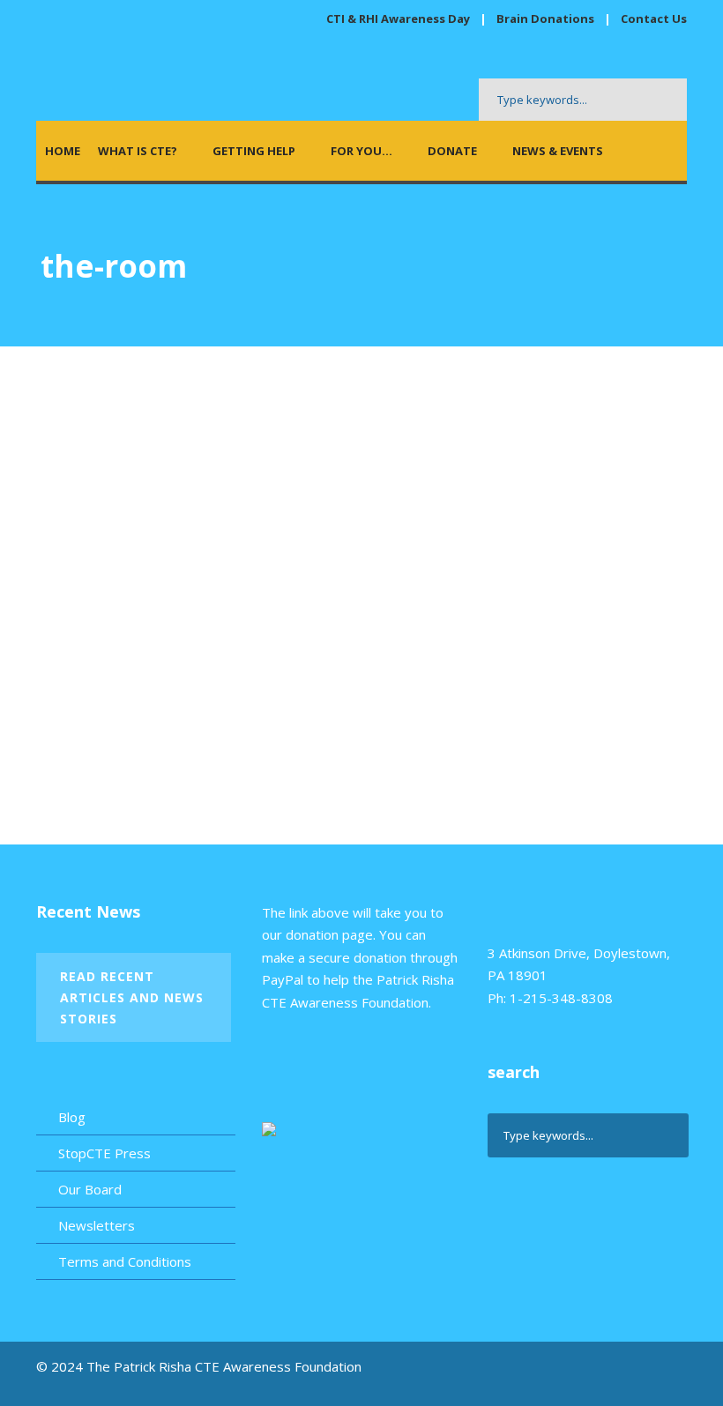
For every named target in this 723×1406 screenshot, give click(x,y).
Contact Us (654, 18)
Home (62, 151)
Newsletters (96, 1225)
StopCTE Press (104, 1153)
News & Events (557, 151)
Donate (452, 151)
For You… (361, 151)
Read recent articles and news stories (132, 997)
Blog (72, 1117)
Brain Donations (546, 18)
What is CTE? (137, 151)
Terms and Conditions (124, 1261)
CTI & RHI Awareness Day (398, 18)
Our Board (90, 1189)
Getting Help (253, 151)
